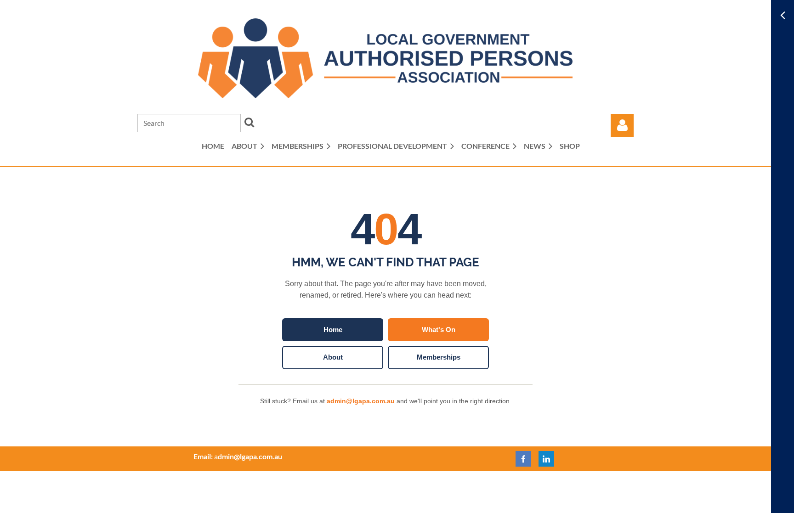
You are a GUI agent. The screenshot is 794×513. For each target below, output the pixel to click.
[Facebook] (523, 459)
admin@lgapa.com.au (361, 401)
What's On (438, 329)
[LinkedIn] (546, 459)
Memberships (438, 357)
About (333, 357)
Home (332, 329)
